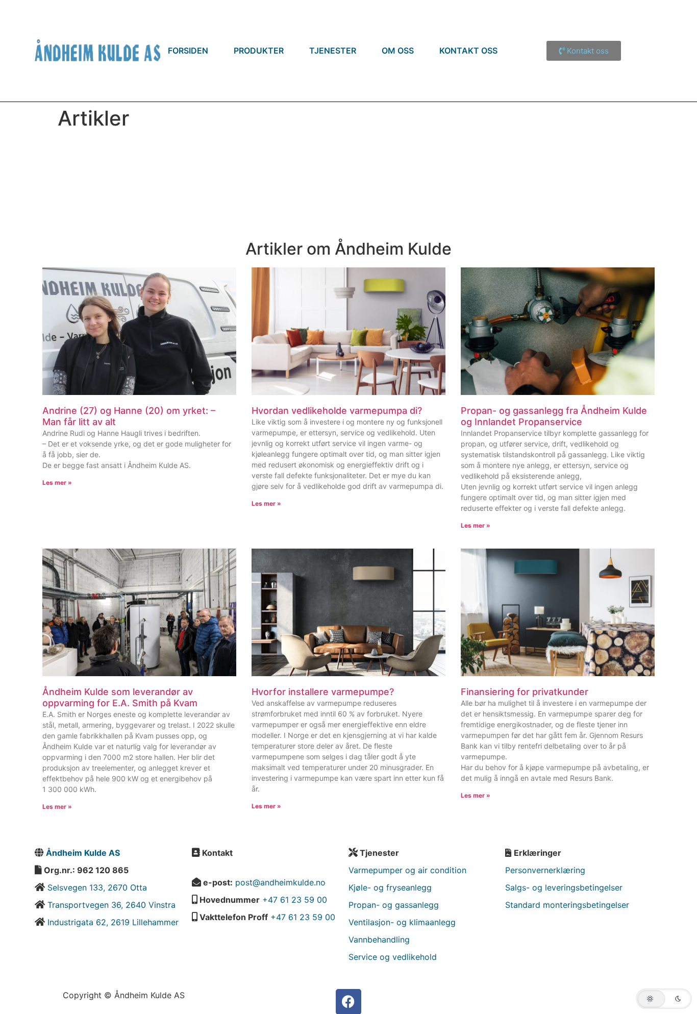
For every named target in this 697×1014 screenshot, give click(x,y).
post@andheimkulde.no (280, 882)
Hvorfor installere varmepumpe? (323, 691)
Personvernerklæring (545, 870)
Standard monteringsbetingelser (567, 905)
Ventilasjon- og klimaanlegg (402, 922)
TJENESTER (332, 50)
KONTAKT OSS (468, 50)
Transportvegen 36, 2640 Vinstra (111, 905)
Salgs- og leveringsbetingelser (564, 887)
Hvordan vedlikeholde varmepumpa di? (337, 410)
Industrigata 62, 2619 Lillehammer (113, 922)
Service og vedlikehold (392, 957)
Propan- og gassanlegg (393, 905)
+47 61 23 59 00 (294, 900)
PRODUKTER (259, 50)
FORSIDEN (188, 50)
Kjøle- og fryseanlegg (390, 887)
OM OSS (398, 50)
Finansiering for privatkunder (524, 691)
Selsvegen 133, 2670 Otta (96, 887)
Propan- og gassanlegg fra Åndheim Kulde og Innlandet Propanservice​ (554, 416)
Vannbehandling (379, 939)
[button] (664, 998)
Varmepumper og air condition (407, 870)
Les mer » (57, 482)
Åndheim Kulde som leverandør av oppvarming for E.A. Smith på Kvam (119, 697)
